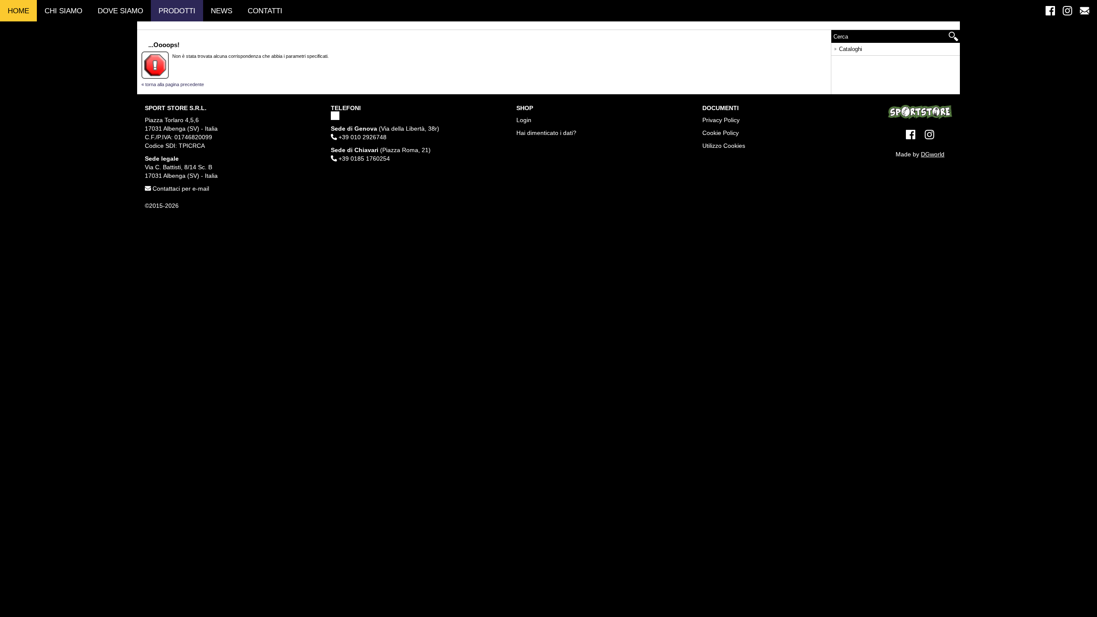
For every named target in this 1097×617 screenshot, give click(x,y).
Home (18, 11)
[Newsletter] (1084, 10)
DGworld (932, 154)
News (221, 11)
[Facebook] (1050, 10)
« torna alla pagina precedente (172, 84)
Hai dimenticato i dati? (546, 132)
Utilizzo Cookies (723, 145)
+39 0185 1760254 (363, 158)
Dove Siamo (120, 11)
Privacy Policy (721, 120)
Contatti (265, 11)
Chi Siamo (63, 11)
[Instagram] (1067, 10)
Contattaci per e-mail (180, 188)
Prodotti (177, 11)
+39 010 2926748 (362, 137)
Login (523, 120)
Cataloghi (850, 49)
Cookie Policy (720, 132)
